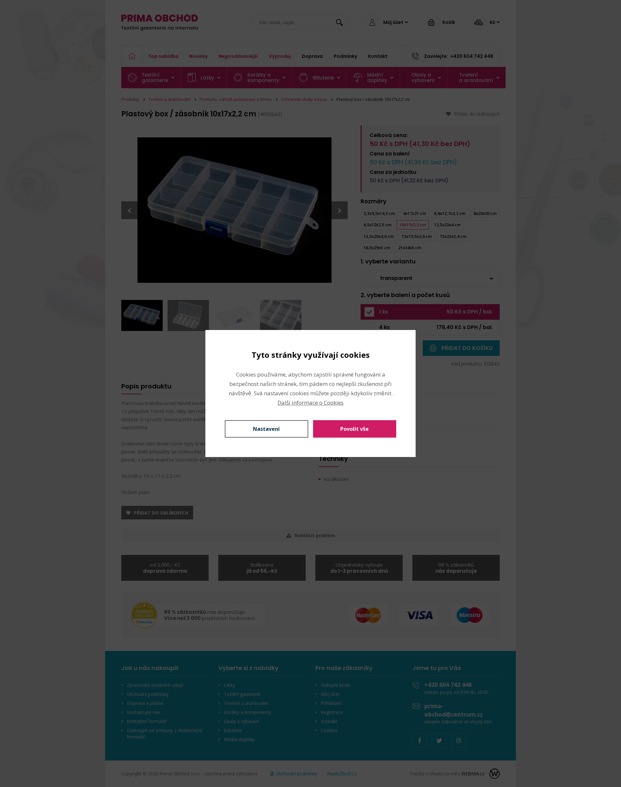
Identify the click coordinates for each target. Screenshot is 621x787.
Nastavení (266, 428)
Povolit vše (354, 428)
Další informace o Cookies (310, 402)
